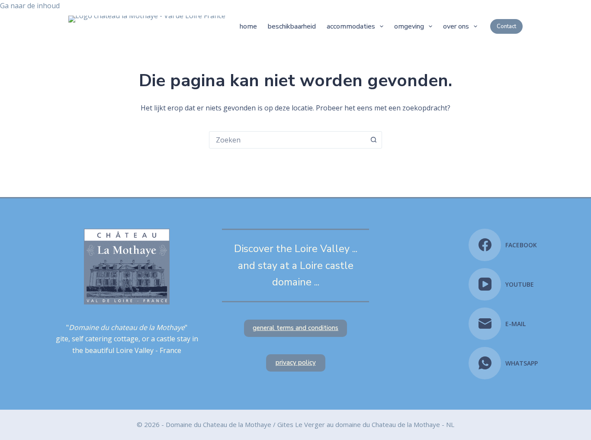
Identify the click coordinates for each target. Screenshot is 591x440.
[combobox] (287, 140)
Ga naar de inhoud (30, 5)
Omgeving (409, 26)
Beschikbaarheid (292, 26)
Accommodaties (351, 26)
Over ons (456, 26)
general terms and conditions (295, 328)
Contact (506, 26)
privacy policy (296, 362)
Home (248, 26)
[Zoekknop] (373, 140)
